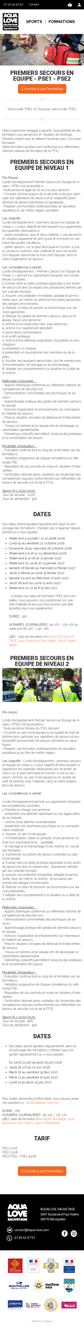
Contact (34, 4)
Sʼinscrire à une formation (42, 89)
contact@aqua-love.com (42, 1102)
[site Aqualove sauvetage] (10, 22)
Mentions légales (42, 1321)
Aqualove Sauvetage (52, 1119)
